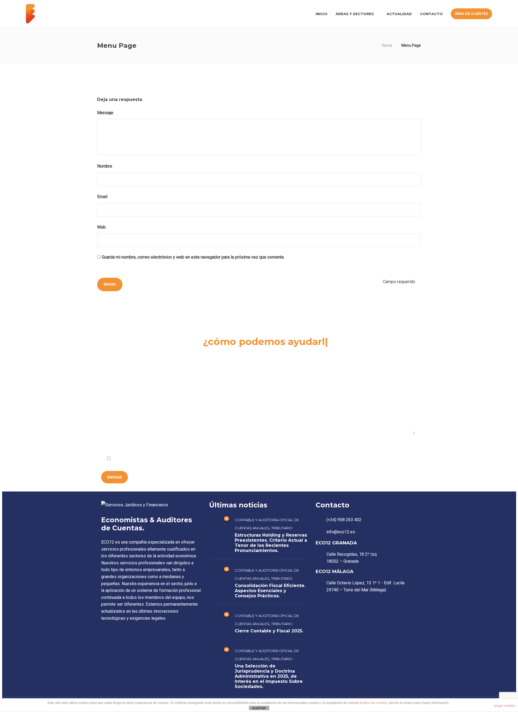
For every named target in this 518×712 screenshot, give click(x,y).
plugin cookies (504, 706)
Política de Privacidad (166, 458)
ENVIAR (114, 477)
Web (101, 227)
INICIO (322, 14)
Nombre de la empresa (123, 364)
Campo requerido (395, 445)
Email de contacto (223, 364)
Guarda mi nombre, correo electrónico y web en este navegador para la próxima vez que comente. (193, 257)
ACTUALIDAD (399, 14)
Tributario (281, 528)
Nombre (105, 166)
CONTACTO (431, 14)
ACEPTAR (259, 708)
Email (102, 196)
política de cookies (373, 703)
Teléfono (319, 364)
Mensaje (105, 112)
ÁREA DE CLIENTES (471, 14)
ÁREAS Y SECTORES (355, 14)
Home (387, 45)
